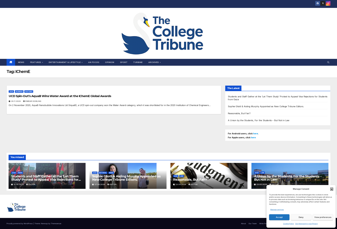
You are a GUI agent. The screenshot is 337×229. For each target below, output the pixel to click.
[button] (331, 189)
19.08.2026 (19, 184)
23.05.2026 (181, 184)
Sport (124, 62)
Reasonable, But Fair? (239, 113)
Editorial (103, 173)
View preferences (322, 217)
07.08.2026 (100, 184)
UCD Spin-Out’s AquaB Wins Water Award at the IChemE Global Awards (60, 96)
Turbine (138, 62)
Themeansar (56, 223)
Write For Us (264, 223)
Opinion (109, 62)
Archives (154, 62)
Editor (31, 184)
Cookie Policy (288, 224)
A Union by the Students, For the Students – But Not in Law (258, 120)
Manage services (277, 210)
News (21, 62)
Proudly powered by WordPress (20, 223)
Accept (279, 217)
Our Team (253, 223)
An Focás (93, 62)
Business (19, 91)
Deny (301, 217)
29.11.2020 (16, 101)
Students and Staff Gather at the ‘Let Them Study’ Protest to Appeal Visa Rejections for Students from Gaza (44, 179)
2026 (14, 173)
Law (181, 176)
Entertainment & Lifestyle (65, 62)
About (243, 223)
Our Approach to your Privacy (306, 224)
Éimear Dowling (33, 101)
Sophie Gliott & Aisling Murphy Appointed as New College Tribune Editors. (266, 106)
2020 (11, 91)
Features (36, 62)
